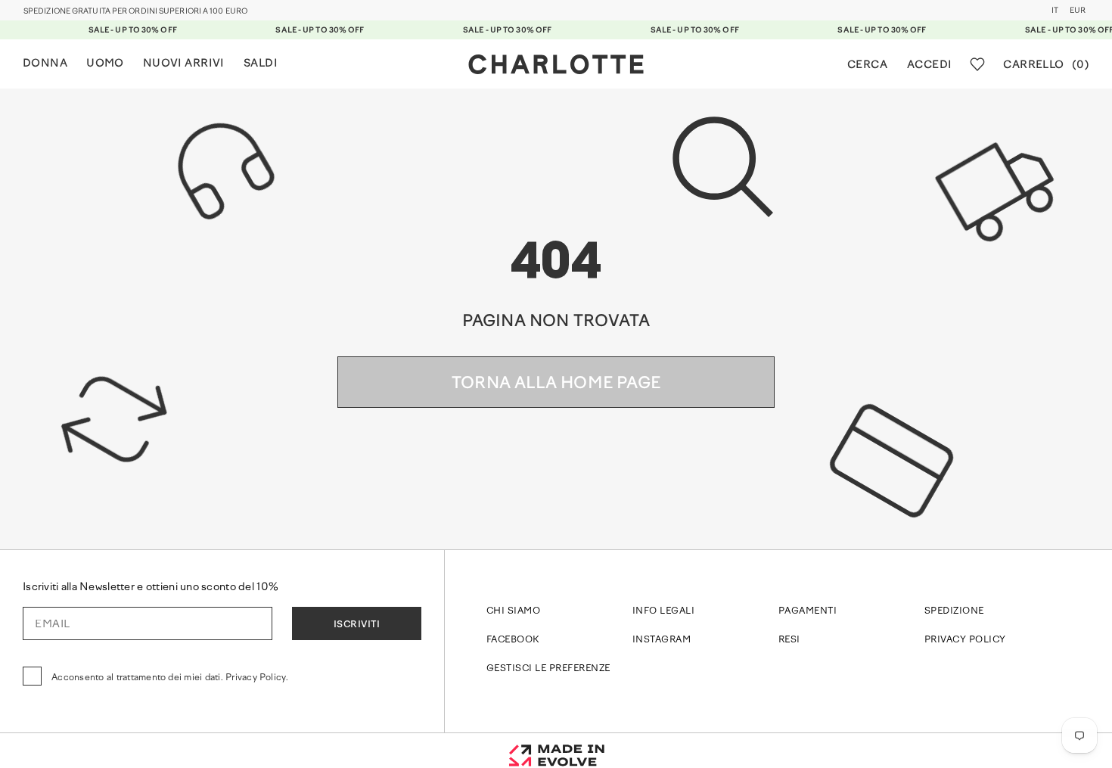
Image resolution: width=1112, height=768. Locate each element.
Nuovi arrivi (184, 64)
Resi (789, 640)
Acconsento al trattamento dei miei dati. (169, 678)
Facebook (512, 640)
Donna (45, 64)
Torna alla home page (556, 384)
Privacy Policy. (257, 677)
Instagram (661, 640)
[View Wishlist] (977, 64)
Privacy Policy (965, 640)
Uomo (105, 64)
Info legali (663, 611)
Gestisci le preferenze (548, 669)
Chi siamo (513, 611)
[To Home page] (556, 64)
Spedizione (954, 611)
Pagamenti (807, 611)
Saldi (261, 64)
